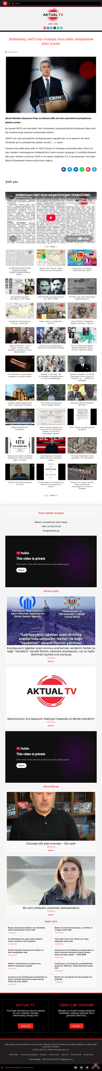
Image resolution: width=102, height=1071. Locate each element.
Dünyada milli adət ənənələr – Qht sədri (51, 843)
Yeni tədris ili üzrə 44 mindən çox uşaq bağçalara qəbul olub (71, 940)
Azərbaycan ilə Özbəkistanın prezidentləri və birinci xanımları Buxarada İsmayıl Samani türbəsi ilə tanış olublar (27, 979)
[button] (5, 3)
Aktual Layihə (51, 591)
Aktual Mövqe (51, 786)
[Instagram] (54, 28)
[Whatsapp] (58, 28)
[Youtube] (44, 28)
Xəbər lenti (51, 921)
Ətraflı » (51, 661)
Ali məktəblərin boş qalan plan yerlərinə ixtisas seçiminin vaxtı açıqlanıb (25, 940)
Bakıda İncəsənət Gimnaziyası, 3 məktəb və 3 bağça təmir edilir (74, 929)
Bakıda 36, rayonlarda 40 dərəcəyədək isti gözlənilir (73, 978)
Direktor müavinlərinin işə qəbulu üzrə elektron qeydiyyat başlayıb (24, 964)
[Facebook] (48, 28)
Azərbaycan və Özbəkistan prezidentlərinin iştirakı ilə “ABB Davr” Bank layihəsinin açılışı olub (74, 965)
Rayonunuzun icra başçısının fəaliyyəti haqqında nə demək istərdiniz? (51, 718)
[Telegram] (61, 28)
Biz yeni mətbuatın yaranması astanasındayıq (51, 907)
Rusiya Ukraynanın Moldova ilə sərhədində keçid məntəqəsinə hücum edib (26, 929)
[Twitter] (51, 28)
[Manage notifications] (96, 1065)
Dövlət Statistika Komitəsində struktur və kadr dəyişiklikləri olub (26, 951)
